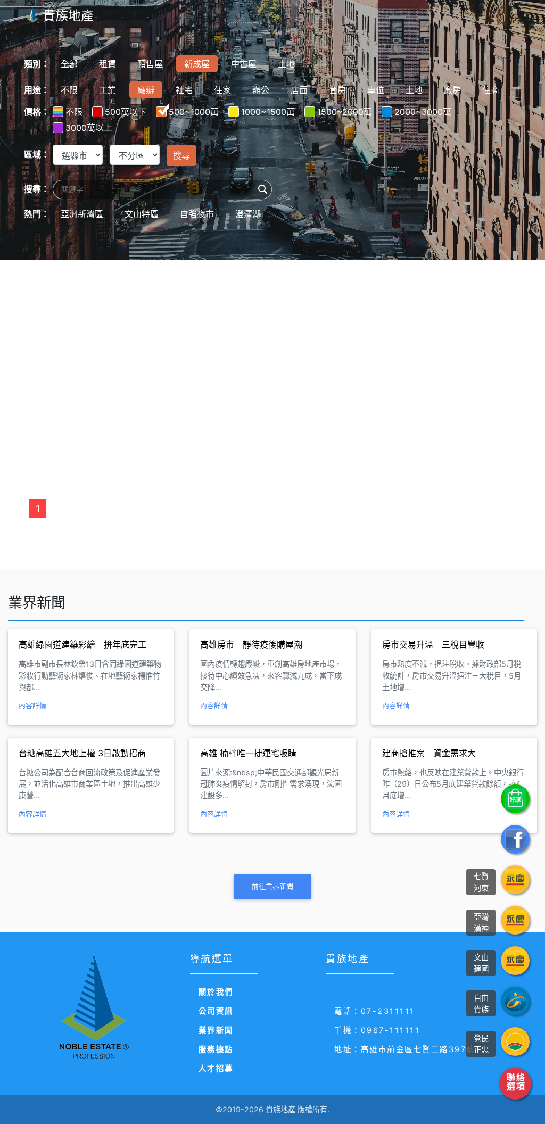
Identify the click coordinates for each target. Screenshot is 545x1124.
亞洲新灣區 (82, 214)
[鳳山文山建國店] (515, 960)
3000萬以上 (88, 127)
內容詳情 (32, 705)
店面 (299, 90)
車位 (375, 90)
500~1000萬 (194, 111)
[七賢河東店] (515, 879)
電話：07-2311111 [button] (374, 1010)
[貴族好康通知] (515, 798)
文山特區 (142, 214)
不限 (69, 90)
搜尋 (181, 155)
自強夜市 (197, 214)
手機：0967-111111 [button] (377, 1030)
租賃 (107, 64)
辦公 (260, 90)
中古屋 (244, 64)
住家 (222, 90)
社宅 (184, 90)
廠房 (452, 90)
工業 (107, 90)
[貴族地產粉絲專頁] (515, 839)
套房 (337, 90)
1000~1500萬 (268, 111)
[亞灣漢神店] (515, 920)
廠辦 (145, 90)
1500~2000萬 (344, 111)
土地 (286, 64)
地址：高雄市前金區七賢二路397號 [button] (404, 1049)
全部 (69, 64)
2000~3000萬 (422, 111)
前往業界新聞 (272, 886)
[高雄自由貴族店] (515, 1001)
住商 (490, 90)
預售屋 (150, 64)
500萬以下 (125, 111)
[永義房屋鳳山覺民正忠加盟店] (515, 1041)
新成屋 (197, 64)
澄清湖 (248, 214)
